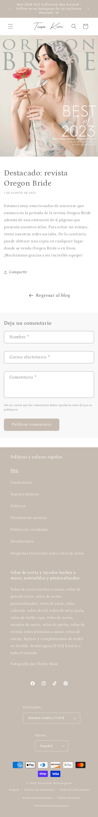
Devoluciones (22, 541)
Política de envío (68, 797)
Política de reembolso (40, 789)
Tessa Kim (45, 783)
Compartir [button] (18, 272)
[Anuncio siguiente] (88, 8)
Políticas (17, 506)
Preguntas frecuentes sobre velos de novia (47, 553)
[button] (10, 26)
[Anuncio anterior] (9, 8)
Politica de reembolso (29, 530)
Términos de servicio (28, 518)
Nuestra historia (24, 494)
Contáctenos (21, 483)
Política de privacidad (37, 797)
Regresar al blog (53, 295)
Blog (14, 471)
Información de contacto (51, 805)
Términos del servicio (74, 789)
